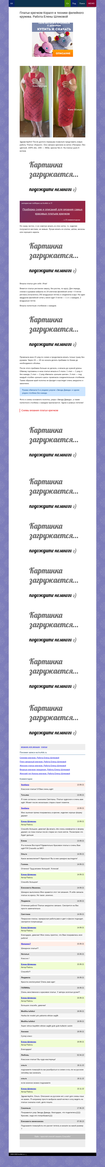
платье (44, 747)
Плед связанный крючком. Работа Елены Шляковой (43, 762)
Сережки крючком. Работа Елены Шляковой (39, 758)
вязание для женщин (30, 747)
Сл (67, 3)
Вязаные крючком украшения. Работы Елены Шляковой (45, 769)
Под (74, 3)
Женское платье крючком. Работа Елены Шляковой (43, 765)
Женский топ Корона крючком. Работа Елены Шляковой (45, 773)
